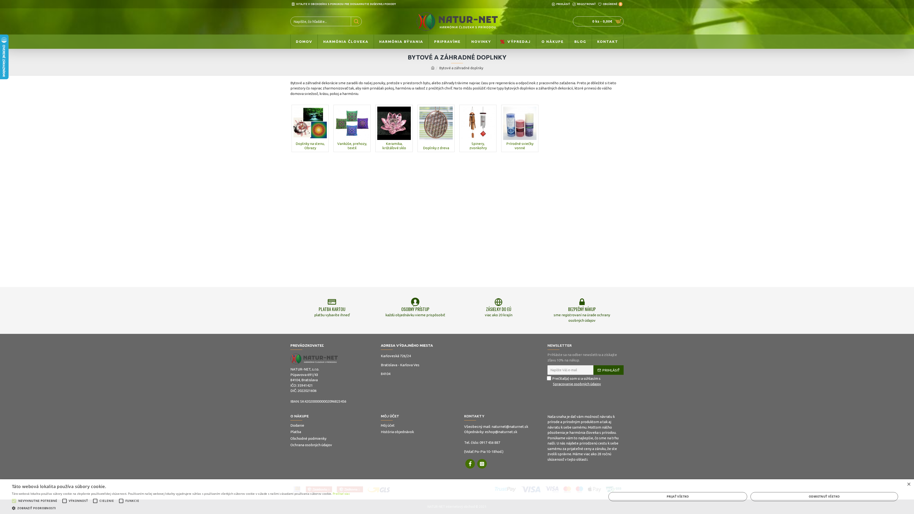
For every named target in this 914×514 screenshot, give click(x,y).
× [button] (908, 484)
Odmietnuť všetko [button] (824, 496)
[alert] (457, 496)
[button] (14, 501)
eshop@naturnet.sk (501, 432)
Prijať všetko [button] (678, 496)
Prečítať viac (341, 494)
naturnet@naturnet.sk (510, 427)
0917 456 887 (490, 442)
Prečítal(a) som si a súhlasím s (576, 381)
